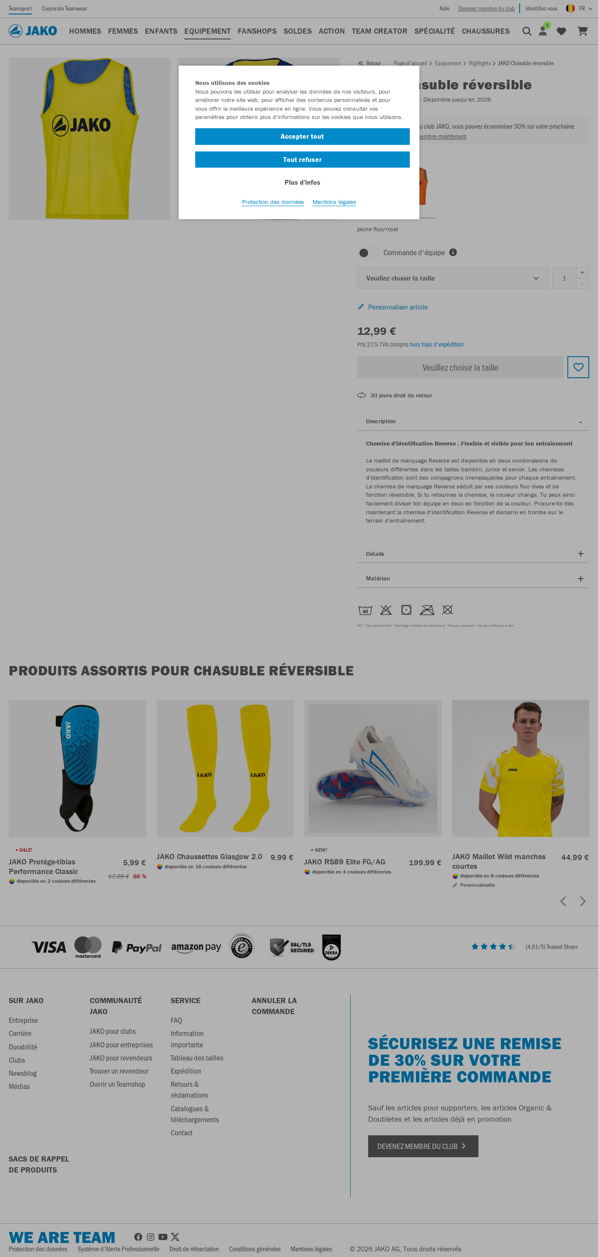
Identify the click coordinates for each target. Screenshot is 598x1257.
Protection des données (273, 202)
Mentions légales (334, 202)
